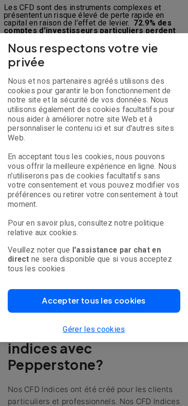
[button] (94, 301)
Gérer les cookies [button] (94, 329)
